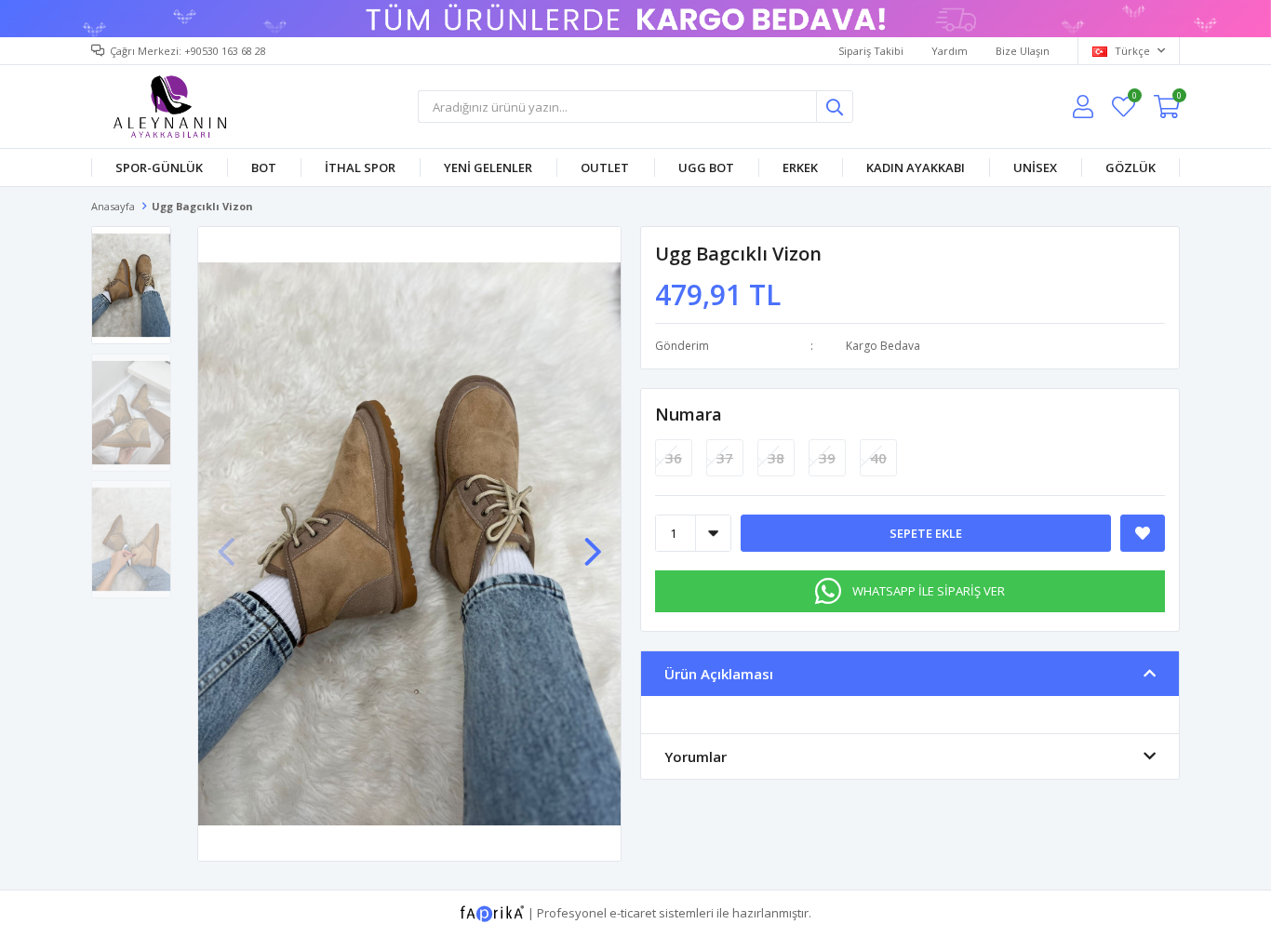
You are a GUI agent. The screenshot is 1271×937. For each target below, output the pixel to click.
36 (673, 457)
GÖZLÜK (1130, 167)
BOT (263, 167)
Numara (688, 414)
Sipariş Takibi (870, 51)
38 (776, 457)
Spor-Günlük (159, 167)
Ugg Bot (706, 167)
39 (827, 457)
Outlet (605, 167)
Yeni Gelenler (488, 167)
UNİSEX (1035, 167)
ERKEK (800, 167)
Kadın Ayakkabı (915, 167)
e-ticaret (632, 912)
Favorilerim (1133, 98)
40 (878, 457)
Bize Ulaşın (1023, 51)
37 (724, 457)
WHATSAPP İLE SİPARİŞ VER (928, 590)
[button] (592, 542)
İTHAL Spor (360, 167)
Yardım (949, 51)
